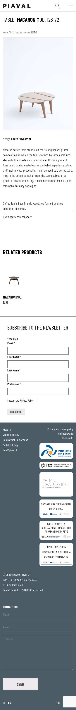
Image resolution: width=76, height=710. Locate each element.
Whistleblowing (65, 433)
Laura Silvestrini (21, 139)
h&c (12, 32)
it (4, 703)
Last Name (13, 370)
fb (58, 703)
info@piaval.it (10, 450)
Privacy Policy (27, 400)
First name (14, 356)
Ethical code (67, 438)
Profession (14, 384)
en (9, 703)
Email (11, 343)
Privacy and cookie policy (60, 429)
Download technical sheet (17, 217)
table (8, 19)
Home (5, 32)
